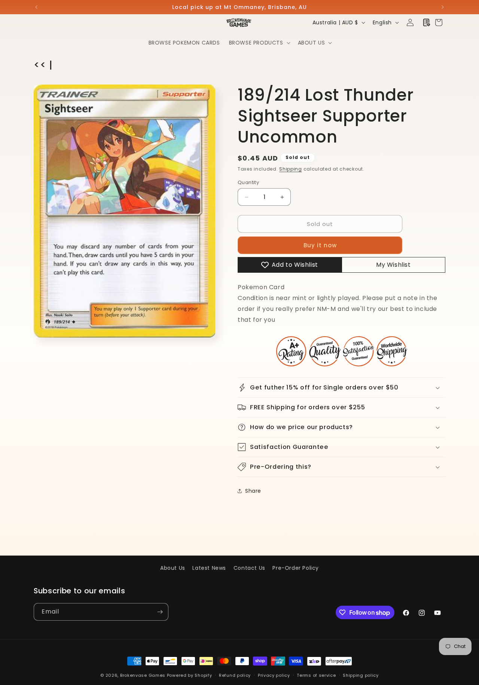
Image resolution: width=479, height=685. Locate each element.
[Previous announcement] (36, 7)
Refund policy (235, 675)
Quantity (248, 182)
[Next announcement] (442, 7)
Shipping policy (361, 675)
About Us (172, 568)
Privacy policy (274, 675)
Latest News (209, 568)
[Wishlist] (426, 22)
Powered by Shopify (189, 675)
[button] (259, 43)
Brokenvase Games (142, 675)
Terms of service (316, 675)
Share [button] (253, 491)
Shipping (290, 169)
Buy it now (320, 245)
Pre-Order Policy (295, 568)
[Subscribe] (160, 612)
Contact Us (249, 568)
